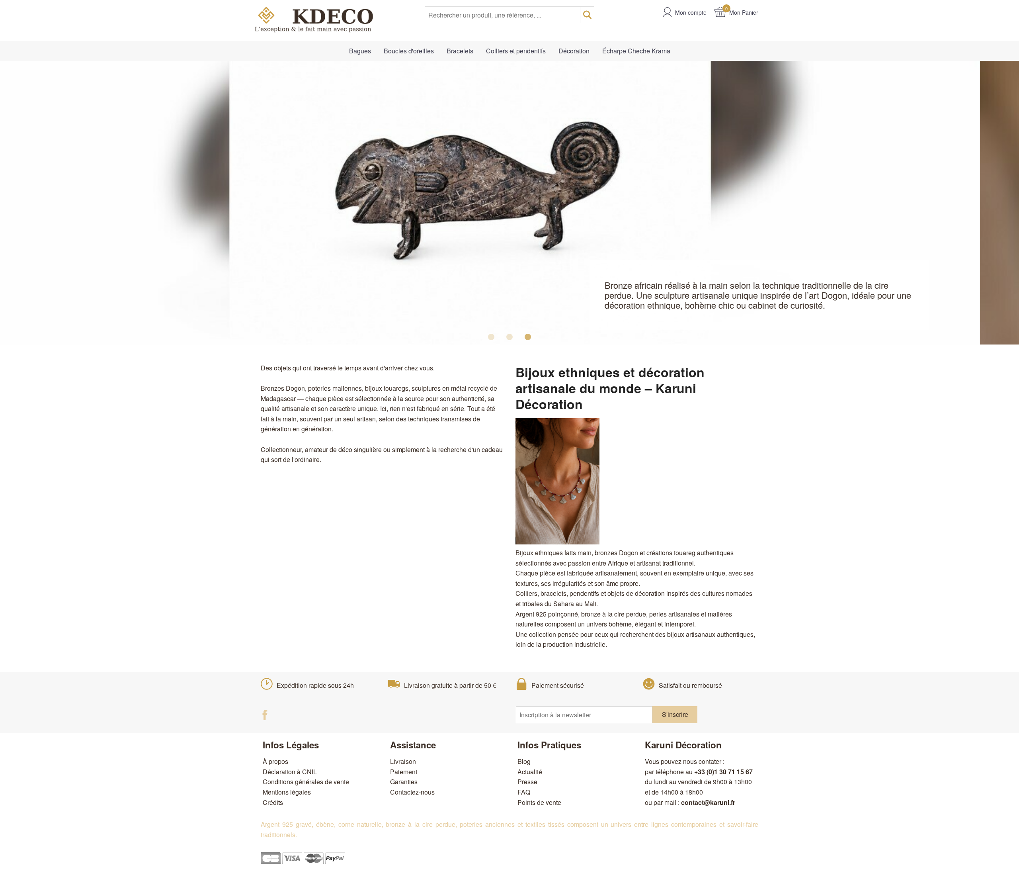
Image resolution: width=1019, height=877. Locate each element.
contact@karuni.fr (708, 802)
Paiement (403, 771)
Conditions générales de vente (306, 781)
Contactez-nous (412, 792)
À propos (275, 761)
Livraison (403, 761)
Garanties (404, 781)
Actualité (529, 771)
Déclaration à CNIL (290, 771)
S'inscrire (675, 714)
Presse (527, 781)
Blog (524, 761)
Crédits (273, 802)
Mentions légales (287, 792)
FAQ (523, 792)
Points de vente (539, 802)
